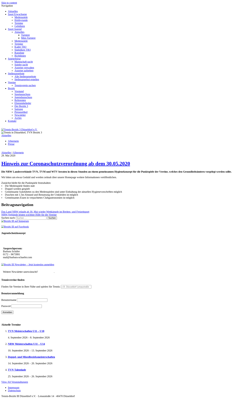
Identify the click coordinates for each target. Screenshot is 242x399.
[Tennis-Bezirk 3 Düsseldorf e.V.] (19, 129)
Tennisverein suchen (25, 85)
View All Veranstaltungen (14, 382)
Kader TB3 (20, 46)
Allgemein (13, 141)
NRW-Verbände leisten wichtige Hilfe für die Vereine (29, 214)
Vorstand (19, 91)
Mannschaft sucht (23, 61)
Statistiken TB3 (22, 49)
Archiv (18, 118)
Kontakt (12, 121)
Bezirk (11, 88)
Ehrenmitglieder (22, 103)
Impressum (13, 387)
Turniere (25, 35)
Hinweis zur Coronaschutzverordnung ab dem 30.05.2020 (65, 163)
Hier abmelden (46, 271)
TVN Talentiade (17, 369)
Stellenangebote (16, 73)
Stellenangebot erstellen (26, 79)
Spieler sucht (21, 64)
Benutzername (8, 300)
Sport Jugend (15, 29)
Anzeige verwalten (24, 67)
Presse (11, 144)
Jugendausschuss (23, 97)
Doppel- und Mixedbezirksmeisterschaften (31, 357)
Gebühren (19, 26)
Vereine (12, 82)
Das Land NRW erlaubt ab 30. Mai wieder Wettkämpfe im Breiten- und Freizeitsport (45, 211)
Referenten (20, 100)
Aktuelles (13, 11)
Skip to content (9, 2)
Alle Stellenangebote (25, 76)
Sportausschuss (22, 94)
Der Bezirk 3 (21, 106)
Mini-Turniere (28, 38)
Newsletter (20, 115)
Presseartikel (20, 112)
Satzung (18, 109)
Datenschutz (14, 390)
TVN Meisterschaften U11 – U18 (26, 331)
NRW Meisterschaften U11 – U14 (26, 344)
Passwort (6, 306)
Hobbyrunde (21, 20)
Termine (18, 23)
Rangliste (19, 52)
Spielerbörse (14, 58)
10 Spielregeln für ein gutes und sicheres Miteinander (32, 241)
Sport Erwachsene (17, 14)
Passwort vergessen (11, 318)
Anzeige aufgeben (23, 70)
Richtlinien (20, 55)
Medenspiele (21, 17)
